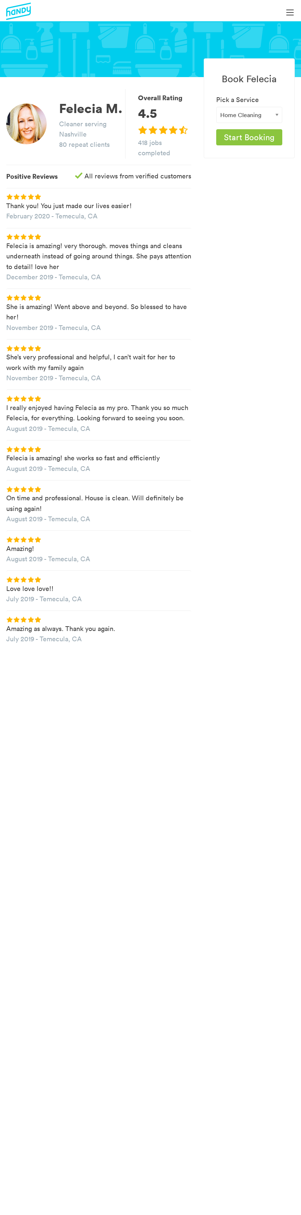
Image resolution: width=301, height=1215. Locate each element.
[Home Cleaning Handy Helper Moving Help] (249, 115)
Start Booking (249, 137)
